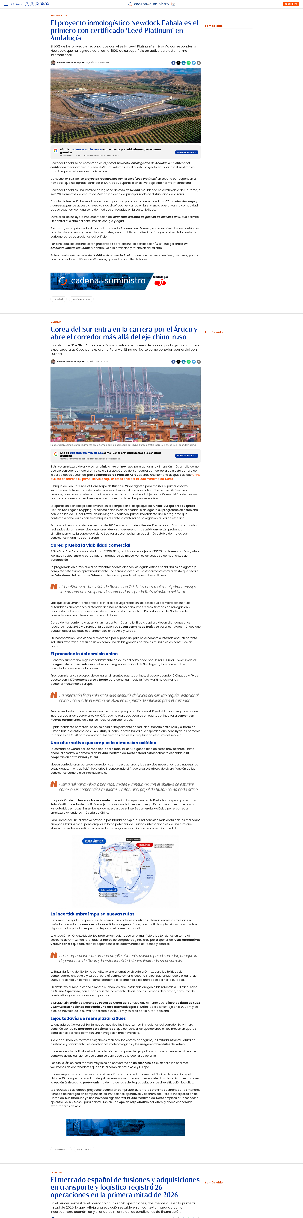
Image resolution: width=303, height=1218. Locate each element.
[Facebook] (173, 63)
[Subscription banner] (125, 1139)
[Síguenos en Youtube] (42, 4)
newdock (58, 298)
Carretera (56, 1172)
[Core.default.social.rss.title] (46, 4)
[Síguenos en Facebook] (27, 4)
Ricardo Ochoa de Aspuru (71, 62)
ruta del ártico (61, 1149)
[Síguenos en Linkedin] (37, 4)
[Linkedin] (183, 63)
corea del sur (84, 1149)
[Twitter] (178, 63)
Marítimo (55, 322)
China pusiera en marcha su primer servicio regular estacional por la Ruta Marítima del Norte (125, 477)
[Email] (199, 63)
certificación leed (81, 298)
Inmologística (59, 15)
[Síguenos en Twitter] (32, 4)
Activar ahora (185, 152)
